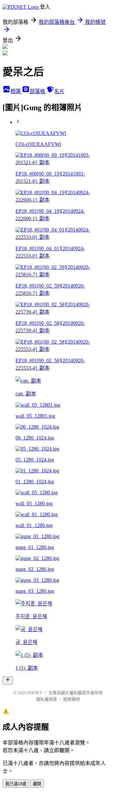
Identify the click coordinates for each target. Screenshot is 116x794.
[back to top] (8, 680)
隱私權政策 (46, 699)
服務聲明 (71, 699)
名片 (59, 91)
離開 (37, 783)
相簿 (16, 91)
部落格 (38, 91)
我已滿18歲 (15, 783)
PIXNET (35, 692)
